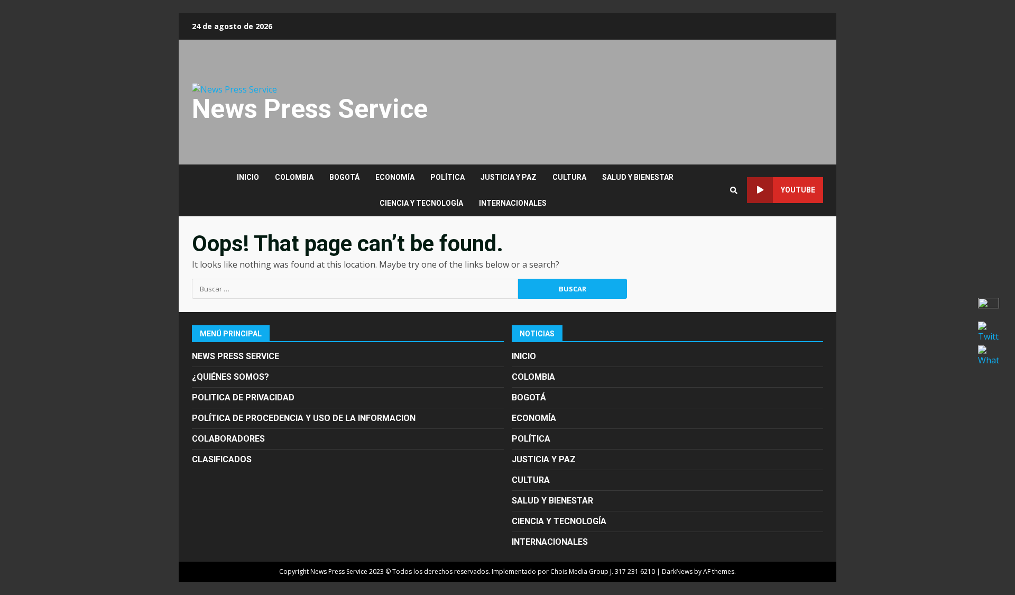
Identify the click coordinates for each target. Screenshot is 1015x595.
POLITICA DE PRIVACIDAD (243, 397)
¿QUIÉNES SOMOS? (230, 377)
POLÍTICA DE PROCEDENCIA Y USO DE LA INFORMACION (304, 418)
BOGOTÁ (344, 177)
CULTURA (569, 177)
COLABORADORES (228, 439)
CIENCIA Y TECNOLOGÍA (421, 203)
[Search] (733, 190)
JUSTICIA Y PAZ (509, 177)
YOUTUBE (798, 190)
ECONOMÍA (394, 177)
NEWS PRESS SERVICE (235, 356)
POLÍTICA (447, 177)
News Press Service (310, 109)
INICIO (248, 177)
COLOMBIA (294, 177)
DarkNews (677, 571)
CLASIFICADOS (222, 459)
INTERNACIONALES (513, 203)
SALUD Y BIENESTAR (637, 177)
